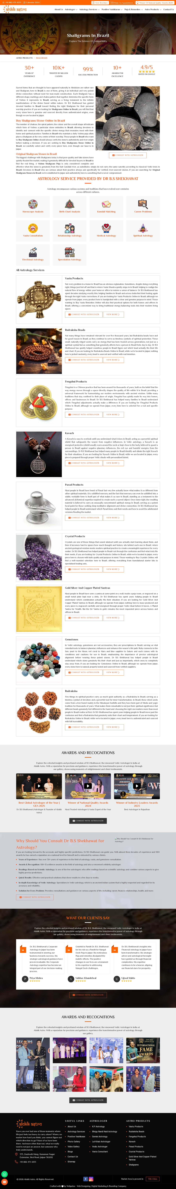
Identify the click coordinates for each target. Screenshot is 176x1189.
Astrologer (70, 9)
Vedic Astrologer (99, 1146)
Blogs (70, 1151)
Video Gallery (73, 1146)
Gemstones (71, 639)
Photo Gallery (74, 1141)
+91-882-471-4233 (13, 2)
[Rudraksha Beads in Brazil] (39, 351)
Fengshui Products (76, 381)
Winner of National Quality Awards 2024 (156, 3)
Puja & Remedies (132, 9)
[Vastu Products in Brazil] (39, 300)
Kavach (69, 433)
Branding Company (117, 1186)
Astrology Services (88, 9)
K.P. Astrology (98, 1126)
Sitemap (71, 1161)
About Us (59, 9)
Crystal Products (75, 536)
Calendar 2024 (32, 2)
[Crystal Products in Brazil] (39, 557)
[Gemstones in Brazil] (39, 661)
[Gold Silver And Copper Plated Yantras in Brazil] (39, 609)
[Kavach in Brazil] (39, 454)
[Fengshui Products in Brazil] (39, 403)
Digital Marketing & (99, 1186)
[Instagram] (91, 1179)
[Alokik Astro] (15, 9)
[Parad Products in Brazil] (39, 506)
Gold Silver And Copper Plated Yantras (87, 587)
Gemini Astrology (99, 1136)
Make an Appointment (123, 3)
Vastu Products (74, 278)
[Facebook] (85, 1179)
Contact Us (168, 9)
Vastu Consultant (100, 1151)
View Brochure (101, 3)
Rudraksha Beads (75, 330)
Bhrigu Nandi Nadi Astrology (104, 1131)
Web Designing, (84, 1186)
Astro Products (152, 9)
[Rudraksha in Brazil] (39, 712)
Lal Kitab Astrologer (101, 1141)
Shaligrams (134, 1165)
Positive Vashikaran (111, 9)
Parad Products (74, 484)
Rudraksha (71, 691)
